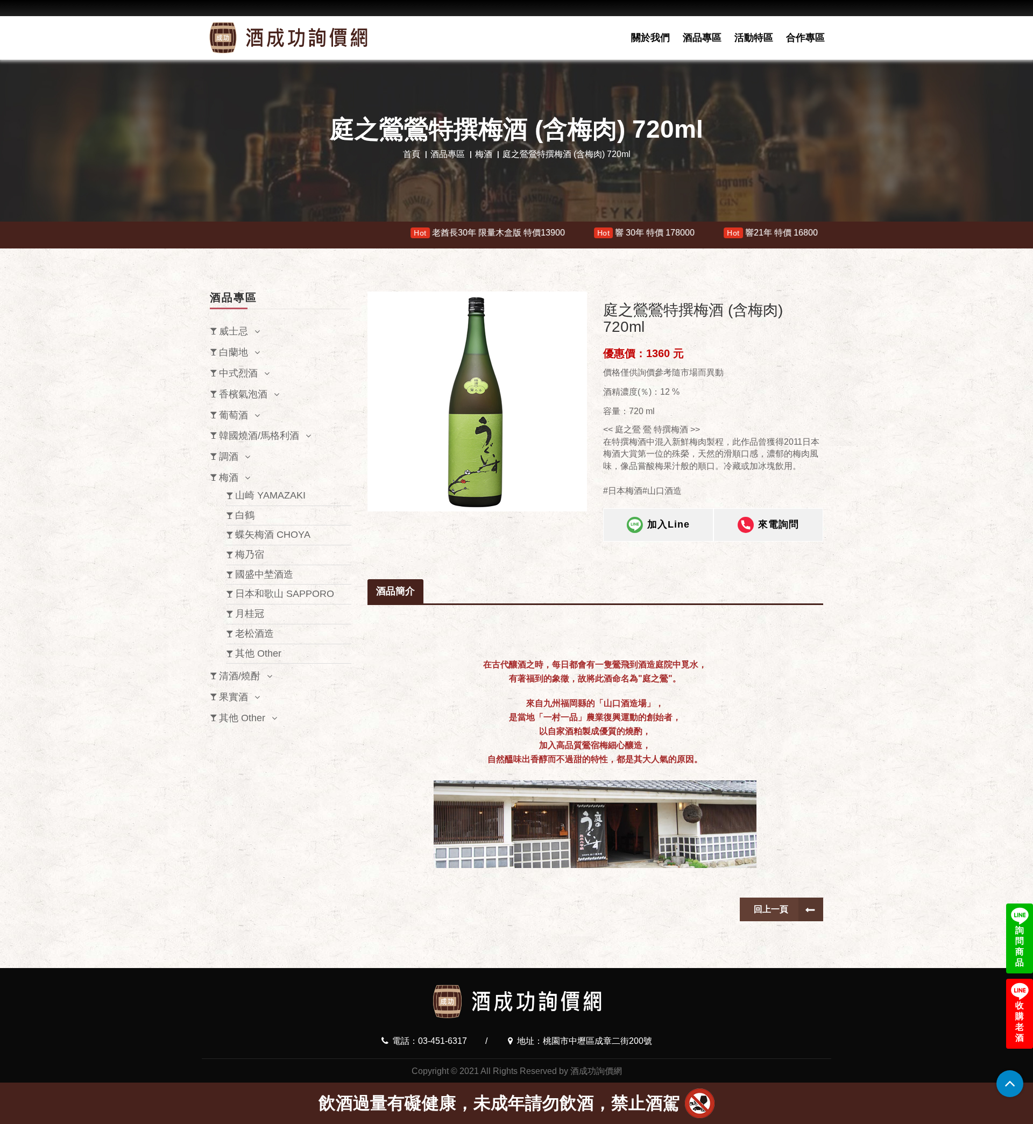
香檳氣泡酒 (243, 394)
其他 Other (258, 653)
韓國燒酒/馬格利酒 (259, 435)
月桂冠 (249, 613)
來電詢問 (778, 524)
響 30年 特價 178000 (553, 232)
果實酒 (233, 697)
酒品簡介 (395, 591)
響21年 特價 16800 (679, 232)
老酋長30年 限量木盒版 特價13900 (396, 232)
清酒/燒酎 (239, 676)
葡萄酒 (233, 415)
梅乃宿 (249, 554)
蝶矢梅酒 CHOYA (272, 534)
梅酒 (483, 154)
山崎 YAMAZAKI (270, 495)
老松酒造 (254, 633)
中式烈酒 (238, 373)
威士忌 (233, 331)
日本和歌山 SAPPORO (284, 593)
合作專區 (805, 37)
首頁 (411, 154)
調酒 (228, 456)
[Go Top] (1009, 1083)
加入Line (668, 524)
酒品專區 (702, 37)
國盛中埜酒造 (264, 574)
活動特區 (753, 37)
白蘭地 (233, 352)
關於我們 (650, 37)
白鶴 (244, 515)
